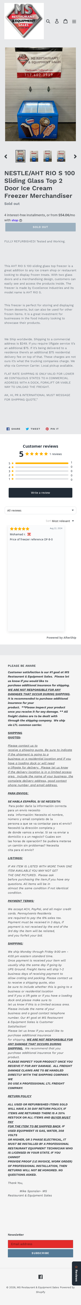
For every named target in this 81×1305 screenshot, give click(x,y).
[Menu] (74, 21)
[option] (20, 156)
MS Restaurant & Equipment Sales (38, 1287)
